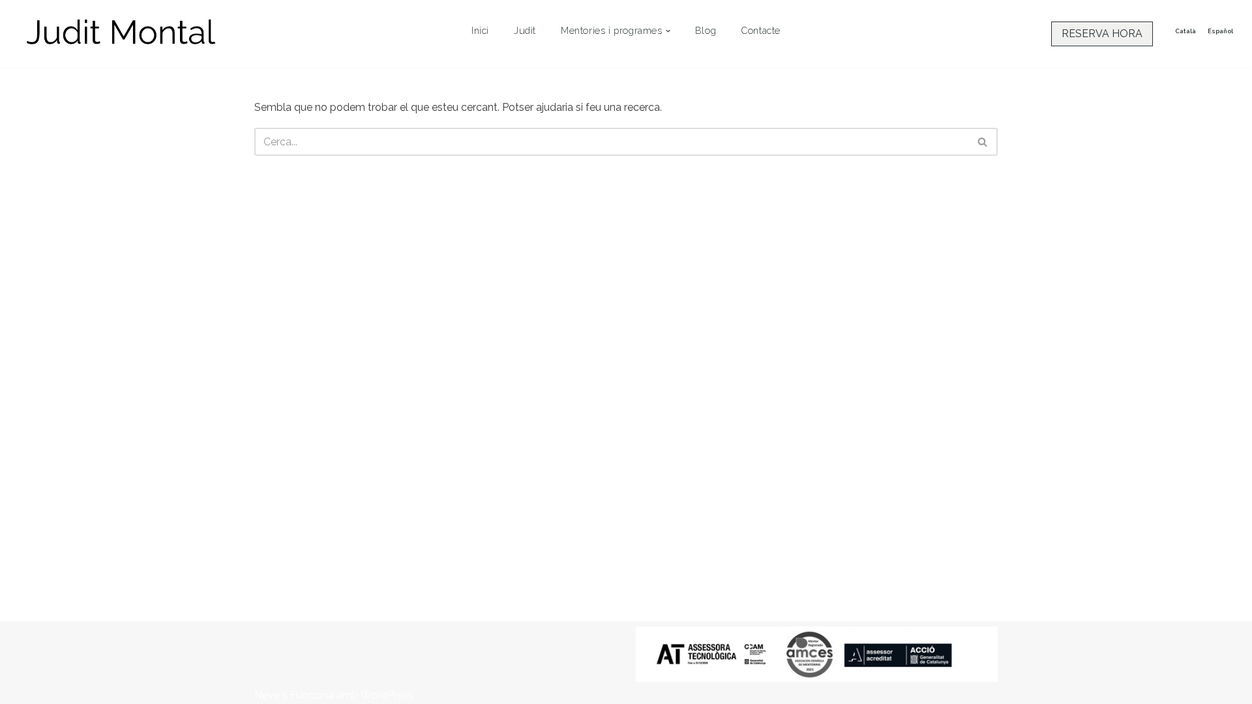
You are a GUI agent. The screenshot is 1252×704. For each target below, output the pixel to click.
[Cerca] (983, 142)
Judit (525, 30)
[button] (668, 31)
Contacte (761, 30)
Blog (705, 30)
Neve (267, 695)
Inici (480, 30)
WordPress (387, 695)
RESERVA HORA (1102, 33)
